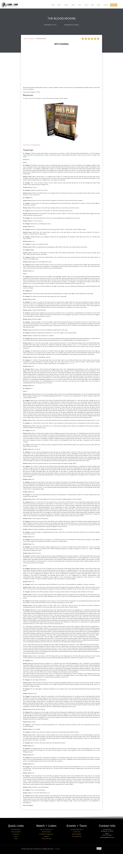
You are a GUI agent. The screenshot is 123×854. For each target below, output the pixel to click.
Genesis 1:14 (76, 344)
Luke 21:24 (71, 363)
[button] (51, 25)
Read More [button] (26, 159)
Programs (31, 38)
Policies (57, 848)
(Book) (31, 145)
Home (25, 38)
